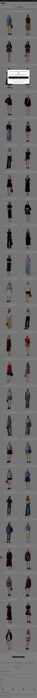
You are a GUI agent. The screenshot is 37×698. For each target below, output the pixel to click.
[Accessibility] (1, 557)
